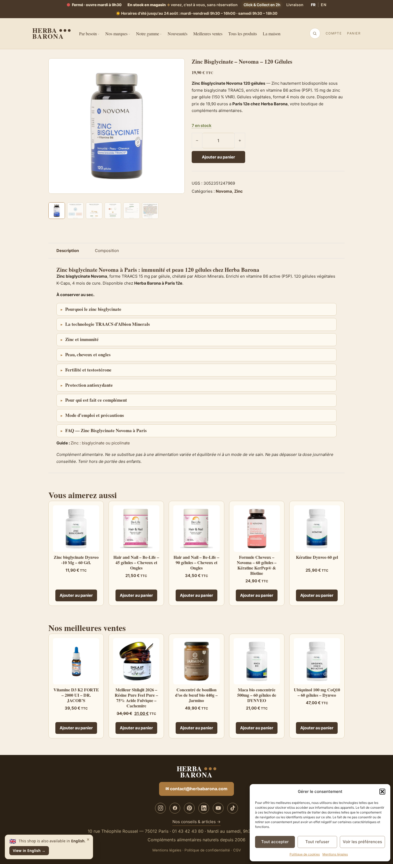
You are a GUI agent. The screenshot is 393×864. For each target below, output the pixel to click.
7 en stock (201, 125)
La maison (271, 33)
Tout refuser (317, 841)
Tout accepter (275, 841)
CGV (237, 850)
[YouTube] (218, 808)
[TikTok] (232, 808)
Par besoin (88, 33)
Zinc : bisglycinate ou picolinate (100, 442)
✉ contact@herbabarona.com (196, 788)
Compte (334, 33)
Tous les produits (242, 33)
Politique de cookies (305, 854)
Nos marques (116, 33)
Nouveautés (177, 33)
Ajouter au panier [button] (76, 595)
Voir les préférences (362, 841)
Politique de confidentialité (207, 850)
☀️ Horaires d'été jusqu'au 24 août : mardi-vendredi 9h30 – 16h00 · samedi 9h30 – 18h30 (197, 13)
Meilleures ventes (207, 33)
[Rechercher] (314, 33)
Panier (354, 33)
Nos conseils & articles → (196, 821)
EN (323, 4)
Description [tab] (67, 250)
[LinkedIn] (203, 808)
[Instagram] (160, 808)
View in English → (29, 850)
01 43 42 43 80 (187, 831)
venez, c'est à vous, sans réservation (183, 4)
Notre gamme (147, 33)
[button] (382, 791)
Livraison (294, 4)
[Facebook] (174, 808)
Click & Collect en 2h (262, 4)
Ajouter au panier (218, 157)
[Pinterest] (189, 808)
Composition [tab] (107, 250)
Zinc (238, 191)
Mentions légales (335, 854)
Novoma (224, 191)
